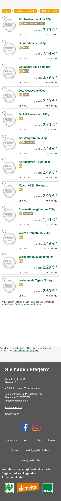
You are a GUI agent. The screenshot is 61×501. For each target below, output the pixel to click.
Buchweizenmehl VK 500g (35, 19)
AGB (26, 440)
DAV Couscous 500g (32, 90)
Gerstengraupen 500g (33, 138)
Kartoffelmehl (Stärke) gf (34, 161)
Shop (6, 11)
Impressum (11, 440)
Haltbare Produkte (25, 11)
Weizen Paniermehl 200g (34, 233)
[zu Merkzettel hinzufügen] (4, 18)
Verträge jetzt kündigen (38, 450)
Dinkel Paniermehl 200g (34, 114)
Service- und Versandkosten (28, 304)
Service (15, 450)
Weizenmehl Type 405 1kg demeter (38, 280)
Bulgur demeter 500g (32, 43)
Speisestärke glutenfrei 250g (37, 209)
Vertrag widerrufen (30, 460)
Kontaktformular (13, 407)
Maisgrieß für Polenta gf (34, 185)
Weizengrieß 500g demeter (36, 256)
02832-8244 (20, 393)
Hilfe (38, 440)
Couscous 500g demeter (34, 66)
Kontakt (51, 440)
